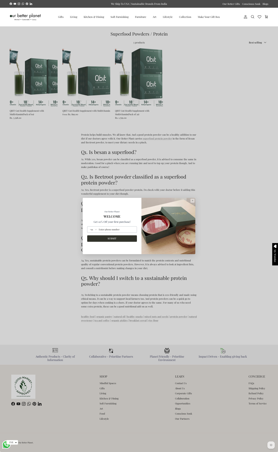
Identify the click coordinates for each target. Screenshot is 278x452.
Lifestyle (168, 16)
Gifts (61, 16)
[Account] (244, 17)
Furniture (140, 16)
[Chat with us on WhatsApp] (6, 448)
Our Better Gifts (231, 3)
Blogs (265, 3)
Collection (185, 16)
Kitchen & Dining (94, 16)
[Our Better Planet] (25, 17)
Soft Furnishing (120, 16)
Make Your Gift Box (209, 16)
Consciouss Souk (251, 3)
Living (73, 16)
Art (154, 16)
